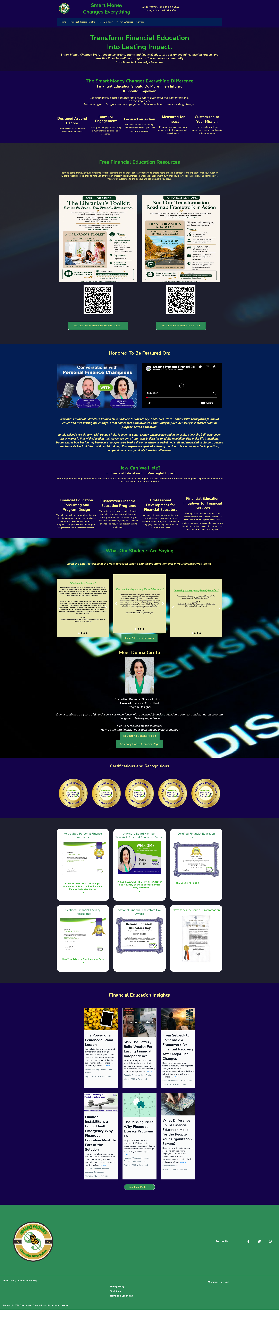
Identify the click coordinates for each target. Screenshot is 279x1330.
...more (107, 1065)
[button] (100, 1048)
